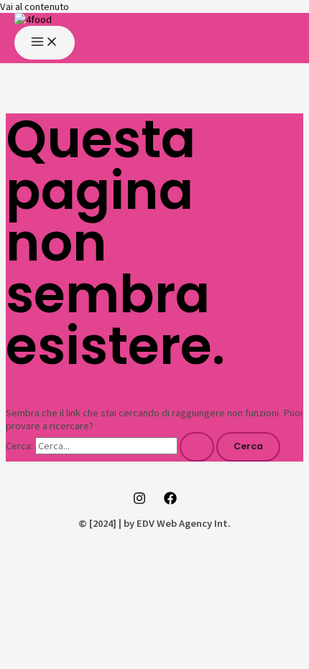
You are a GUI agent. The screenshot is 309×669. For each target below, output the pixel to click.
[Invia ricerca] (197, 447)
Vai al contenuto (34, 6)
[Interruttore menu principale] (44, 43)
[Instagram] (139, 501)
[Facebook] (170, 501)
